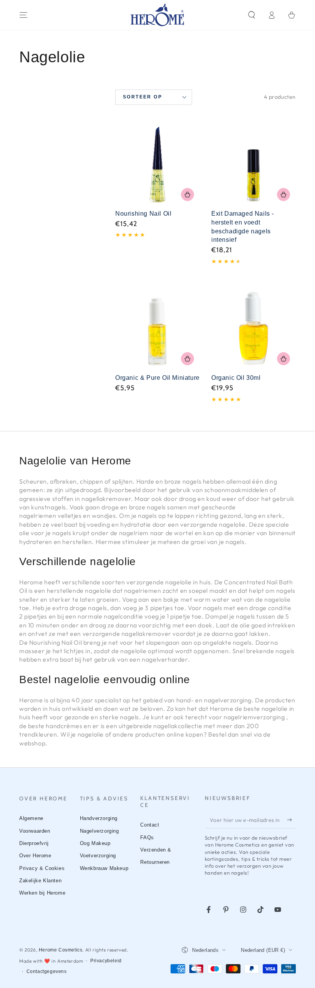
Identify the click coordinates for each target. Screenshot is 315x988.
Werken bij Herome (42, 893)
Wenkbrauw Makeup (104, 868)
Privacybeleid (106, 960)
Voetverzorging (98, 855)
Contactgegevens (47, 971)
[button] (252, 15)
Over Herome (35, 855)
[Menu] (23, 15)
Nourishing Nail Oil (143, 213)
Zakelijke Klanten (40, 880)
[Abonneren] (291, 819)
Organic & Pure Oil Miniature (157, 377)
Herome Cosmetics (61, 950)
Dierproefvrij (34, 843)
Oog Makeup (95, 843)
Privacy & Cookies (42, 868)
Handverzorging (99, 818)
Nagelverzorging (99, 831)
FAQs (147, 837)
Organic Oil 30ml (236, 377)
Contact (149, 825)
